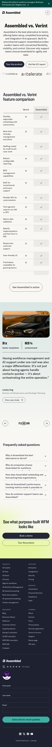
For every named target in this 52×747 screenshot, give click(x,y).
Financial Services (35, 593)
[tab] (24, 423)
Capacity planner (8, 629)
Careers (31, 617)
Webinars (6, 621)
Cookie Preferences (22, 741)
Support (31, 636)
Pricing (31, 579)
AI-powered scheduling (11, 599)
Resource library (8, 617)
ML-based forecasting (10, 591)
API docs (31, 644)
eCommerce (33, 589)
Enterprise (32, 568)
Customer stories (9, 625)
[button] (26, 456)
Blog (4, 613)
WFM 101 (6, 644)
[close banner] (49, 3)
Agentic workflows (9, 583)
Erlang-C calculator (9, 632)
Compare (5, 648)
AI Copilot (6, 568)
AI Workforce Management (12, 587)
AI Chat (5, 572)
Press (30, 621)
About (30, 613)
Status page (32, 640)
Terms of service (34, 632)
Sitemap (33, 741)
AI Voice (5, 579)
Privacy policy (33, 625)
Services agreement (36, 629)
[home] (11, 12)
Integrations (33, 572)
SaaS (30, 600)
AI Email (5, 575)
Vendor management (10, 602)
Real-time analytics (10, 595)
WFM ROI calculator (10, 640)
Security (31, 575)
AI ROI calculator (9, 636)
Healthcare (32, 597)
